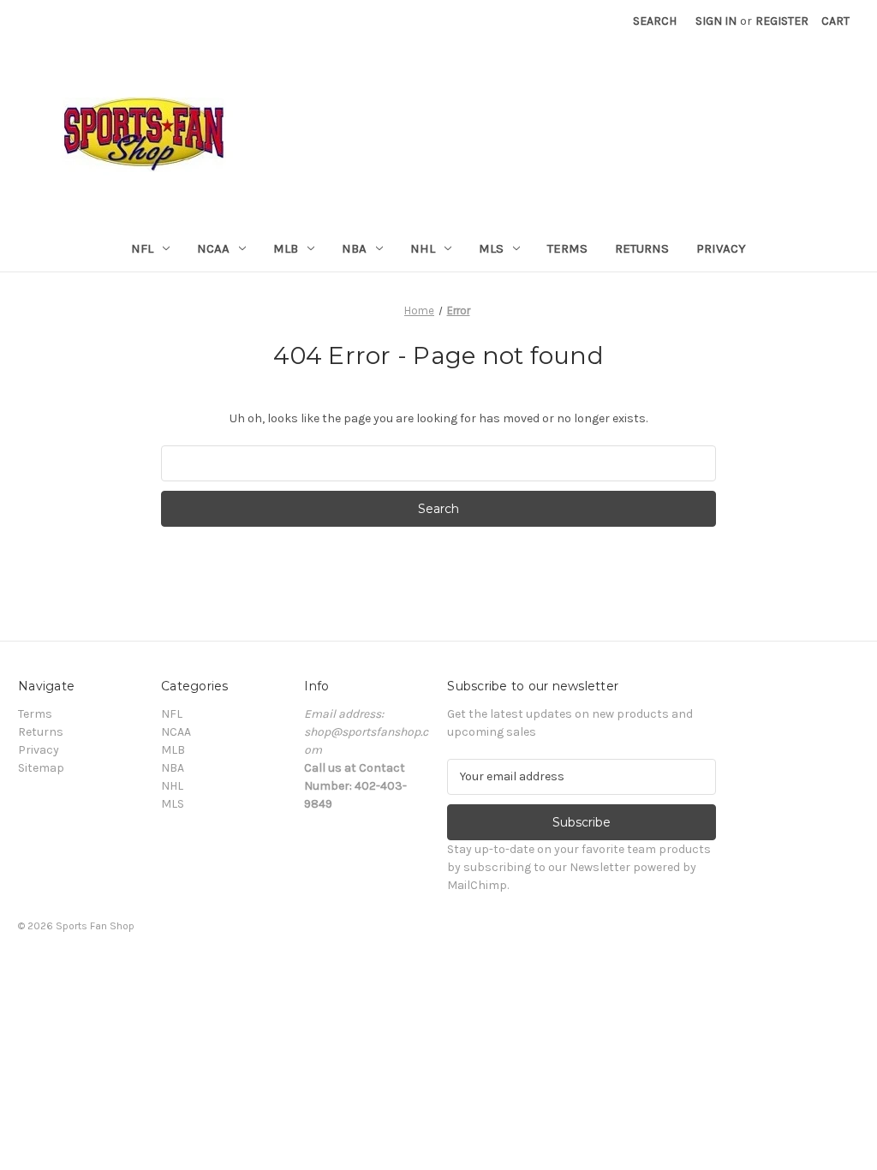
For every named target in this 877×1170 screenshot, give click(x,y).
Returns (642, 248)
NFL (142, 248)
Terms (567, 248)
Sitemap (41, 768)
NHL (422, 248)
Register (781, 21)
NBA (354, 248)
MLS (491, 248)
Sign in (716, 21)
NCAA (213, 248)
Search (655, 21)
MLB (285, 248)
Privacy (721, 248)
